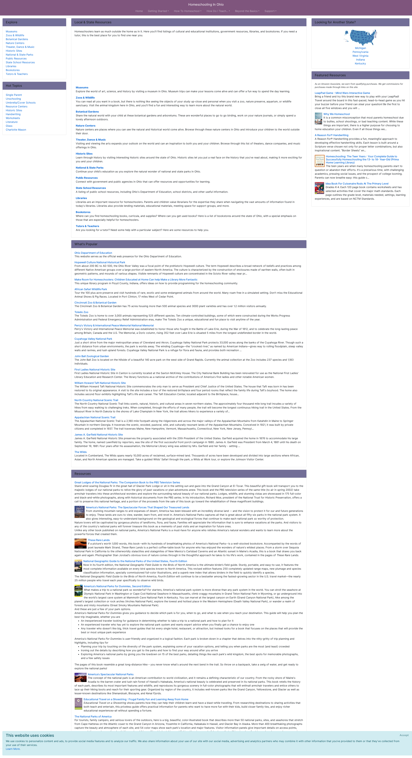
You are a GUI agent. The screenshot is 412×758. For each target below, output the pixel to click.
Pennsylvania (360, 51)
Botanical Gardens (87, 111)
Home (139, 11)
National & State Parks (89, 167)
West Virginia (360, 55)
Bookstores (83, 212)
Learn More (13, 748)
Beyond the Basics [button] (246, 11)
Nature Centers (85, 125)
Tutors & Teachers (87, 226)
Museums (82, 87)
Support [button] (270, 11)
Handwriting (13, 114)
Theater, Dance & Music (91, 139)
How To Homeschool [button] (187, 11)
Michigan (360, 48)
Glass (9, 125)
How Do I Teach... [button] (217, 11)
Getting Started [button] (157, 11)
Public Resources (87, 177)
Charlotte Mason (16, 129)
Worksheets (13, 118)
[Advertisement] (171, 61)
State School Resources (91, 188)
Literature (12, 121)
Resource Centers (16, 106)
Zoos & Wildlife (85, 97)
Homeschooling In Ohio (206, 4)
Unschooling (13, 98)
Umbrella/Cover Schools (21, 102)
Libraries (81, 198)
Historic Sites (84, 153)
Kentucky (360, 63)
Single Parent (14, 94)
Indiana (360, 59)
